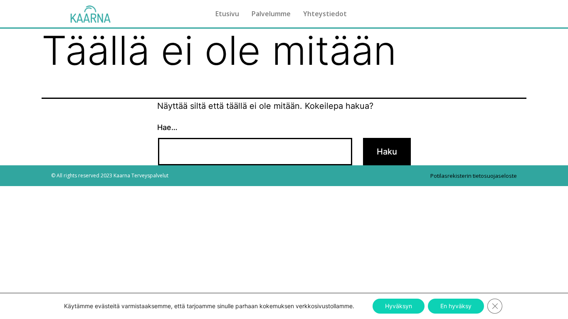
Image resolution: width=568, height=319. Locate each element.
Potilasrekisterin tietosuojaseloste (473, 175)
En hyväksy (456, 305)
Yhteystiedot (325, 13)
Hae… (167, 127)
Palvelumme (271, 13)
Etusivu (227, 13)
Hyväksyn (398, 305)
